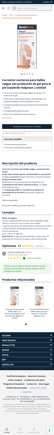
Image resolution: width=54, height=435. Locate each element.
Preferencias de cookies (38, 388)
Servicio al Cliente (16, 2)
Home (4, 2)
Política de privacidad (16, 387)
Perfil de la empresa (16, 376)
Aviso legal (44, 384)
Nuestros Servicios (37, 376)
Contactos (31, 384)
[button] (26, 324)
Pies (11, 15)
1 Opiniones (39, 246)
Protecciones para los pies (25, 15)
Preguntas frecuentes (14, 384)
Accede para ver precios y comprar (27, 126)
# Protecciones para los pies (15, 144)
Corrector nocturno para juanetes (17, 18)
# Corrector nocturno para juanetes (18, 147)
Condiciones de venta (34, 380)
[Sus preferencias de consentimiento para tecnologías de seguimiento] (49, 430)
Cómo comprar (15, 380)
